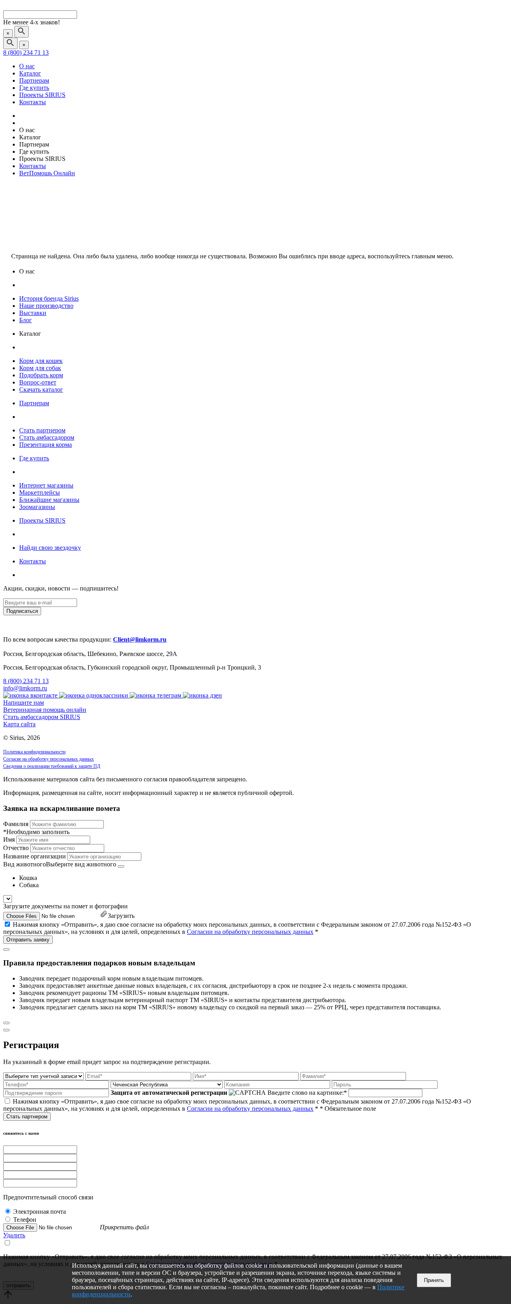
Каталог (30, 73)
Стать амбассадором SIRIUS (41, 716)
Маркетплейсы (39, 492)
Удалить (14, 1235)
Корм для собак (40, 368)
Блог (25, 320)
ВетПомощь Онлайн (47, 173)
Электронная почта (39, 1211)
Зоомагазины (37, 506)
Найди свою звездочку (50, 547)
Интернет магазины (46, 485)
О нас (27, 66)
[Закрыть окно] (6, 949)
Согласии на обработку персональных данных (250, 931)
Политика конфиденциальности (34, 752)
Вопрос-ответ (37, 382)
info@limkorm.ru (25, 688)
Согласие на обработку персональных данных (48, 759)
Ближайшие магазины (49, 499)
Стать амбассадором (46, 437)
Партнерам (34, 80)
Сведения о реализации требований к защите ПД (51, 766)
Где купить (34, 87)
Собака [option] (29, 885)
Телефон (24, 1219)
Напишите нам (23, 702)
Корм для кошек (41, 360)
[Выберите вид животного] (121, 866)
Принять (434, 1280)
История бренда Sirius (49, 298)
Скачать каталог (41, 389)
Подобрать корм (41, 375)
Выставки (32, 312)
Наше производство (46, 305)
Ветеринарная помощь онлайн (44, 709)
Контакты (32, 102)
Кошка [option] (28, 877)
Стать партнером (42, 430)
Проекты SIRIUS (42, 94)
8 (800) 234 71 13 (26, 52)
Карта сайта (19, 724)
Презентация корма (45, 444)
